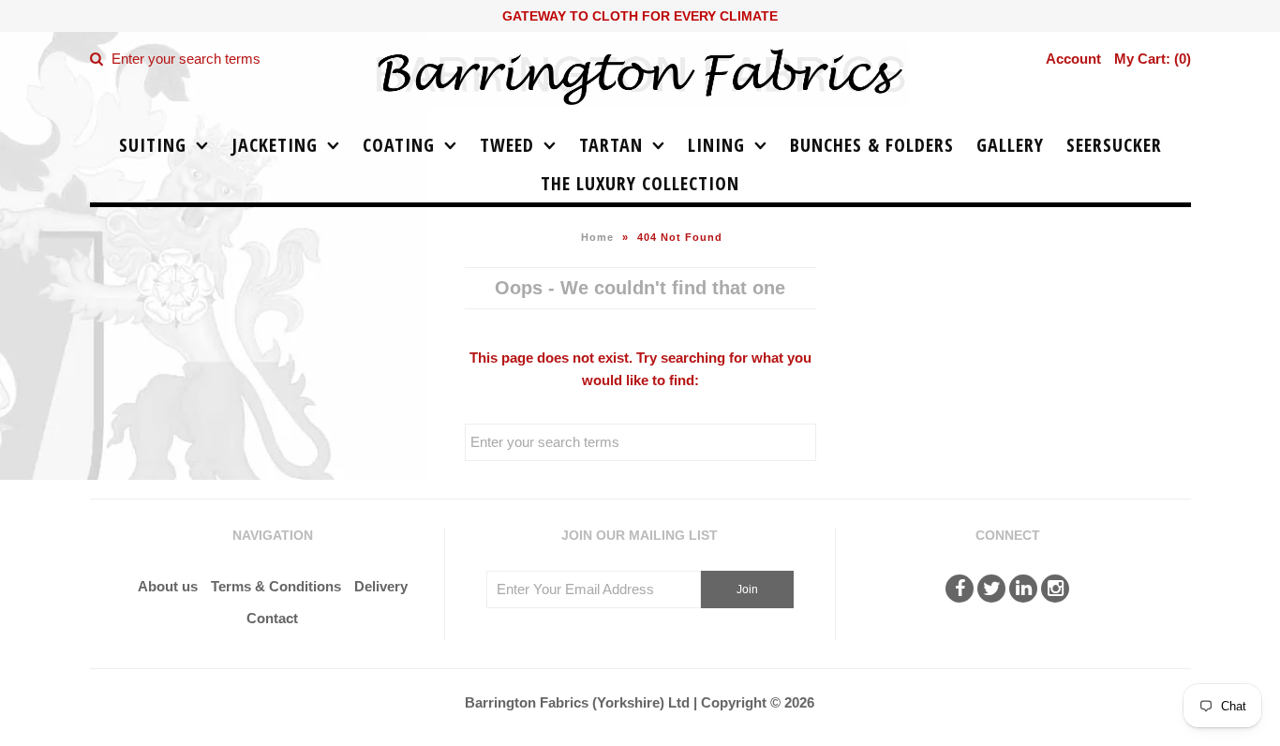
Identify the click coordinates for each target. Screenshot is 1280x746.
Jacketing (274, 144)
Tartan (611, 144)
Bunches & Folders (872, 144)
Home (597, 237)
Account (1073, 59)
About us (168, 586)
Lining (716, 144)
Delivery (381, 586)
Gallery (1010, 144)
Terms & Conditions (276, 586)
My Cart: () (1152, 59)
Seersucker (1114, 144)
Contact (272, 618)
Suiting (152, 144)
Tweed (507, 144)
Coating (399, 144)
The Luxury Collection (640, 183)
